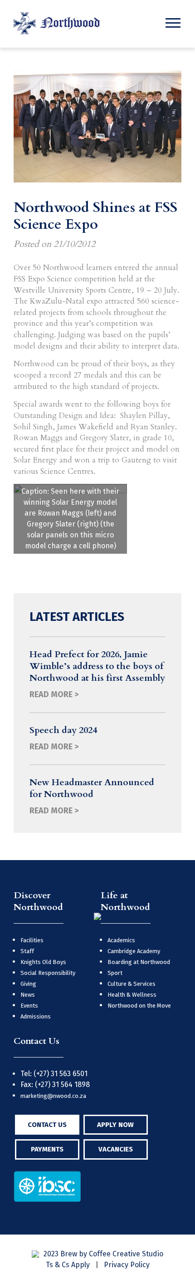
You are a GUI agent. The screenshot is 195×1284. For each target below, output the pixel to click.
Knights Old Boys (43, 962)
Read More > (53, 694)
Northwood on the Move (139, 1005)
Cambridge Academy (133, 951)
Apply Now (115, 1125)
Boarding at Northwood (138, 962)
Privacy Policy (127, 1264)
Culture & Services (131, 983)
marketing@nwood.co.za (53, 1095)
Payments (47, 1149)
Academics (121, 940)
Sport (114, 972)
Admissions (35, 1016)
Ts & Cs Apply (68, 1264)
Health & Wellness (131, 994)
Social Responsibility (47, 972)
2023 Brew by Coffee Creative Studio (103, 1254)
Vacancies (115, 1149)
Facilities (32, 940)
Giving (28, 983)
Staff (27, 951)
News (27, 994)
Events (29, 1005)
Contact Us (47, 1125)
